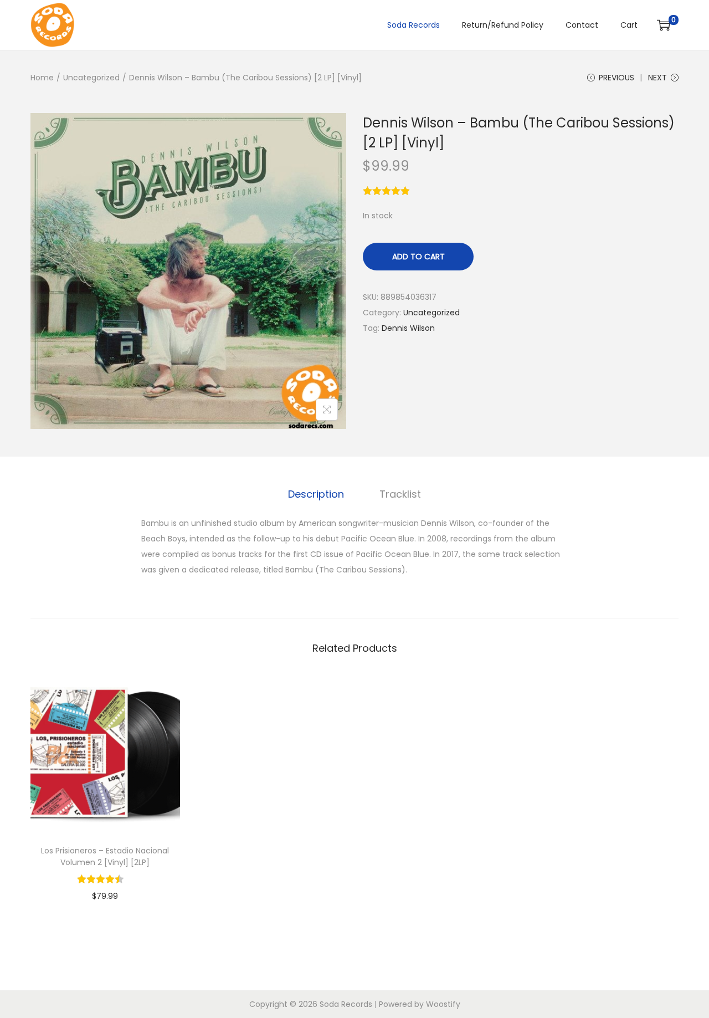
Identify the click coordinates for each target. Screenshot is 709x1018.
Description (316, 494)
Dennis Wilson (408, 328)
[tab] (316, 494)
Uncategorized (91, 77)
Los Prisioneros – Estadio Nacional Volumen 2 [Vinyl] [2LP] (105, 856)
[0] (663, 25)
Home (42, 77)
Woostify (443, 1004)
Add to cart (418, 256)
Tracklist (400, 494)
